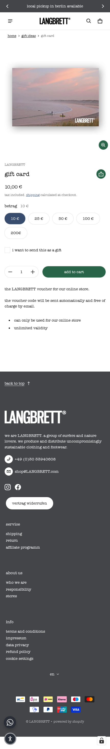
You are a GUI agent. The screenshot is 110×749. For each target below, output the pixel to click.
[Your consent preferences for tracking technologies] (101, 740)
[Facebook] (18, 487)
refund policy (18, 651)
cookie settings (19, 658)
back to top (15, 383)
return (12, 540)
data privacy (17, 645)
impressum (16, 638)
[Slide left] (7, 6)
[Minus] (10, 272)
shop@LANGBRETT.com (37, 471)
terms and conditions (25, 631)
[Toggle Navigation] (10, 21)
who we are (16, 582)
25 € (39, 218)
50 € (63, 218)
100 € (88, 218)
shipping (33, 195)
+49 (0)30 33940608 (35, 459)
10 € (15, 218)
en (52, 674)
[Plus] (32, 272)
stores (11, 596)
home (12, 36)
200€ (16, 233)
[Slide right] (103, 6)
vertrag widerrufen (29, 503)
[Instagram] (8, 487)
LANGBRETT (39, 721)
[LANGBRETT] (55, 21)
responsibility (18, 589)
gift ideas (28, 36)
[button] (88, 21)
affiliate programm (23, 547)
